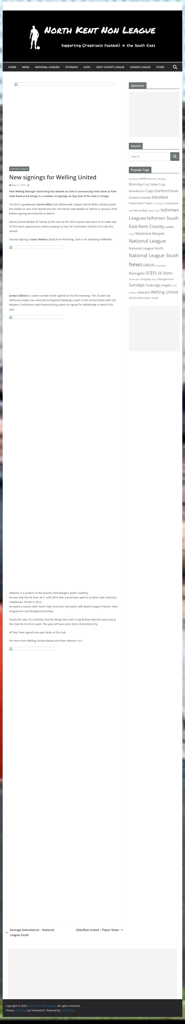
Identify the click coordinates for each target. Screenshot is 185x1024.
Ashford (144, 179)
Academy (133, 178)
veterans (143, 292)
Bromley (135, 184)
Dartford (161, 190)
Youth (154, 298)
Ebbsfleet (160, 197)
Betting (161, 178)
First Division (159, 203)
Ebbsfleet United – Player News (97, 930)
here (79, 640)
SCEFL (87, 67)
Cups (149, 190)
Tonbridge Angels (158, 285)
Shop (154, 279)
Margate (158, 233)
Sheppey (145, 279)
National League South (154, 255)
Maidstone (143, 233)
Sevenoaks (134, 279)
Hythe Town (154, 210)
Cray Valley (150, 184)
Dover (174, 191)
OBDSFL (149, 265)
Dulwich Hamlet (140, 197)
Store (160, 67)
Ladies (169, 227)
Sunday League (140, 67)
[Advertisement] (154, 114)
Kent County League (110, 67)
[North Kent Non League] (92, 13)
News (25, 67)
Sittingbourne (165, 279)
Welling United (164, 292)
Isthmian (71, 67)
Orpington (161, 265)
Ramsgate (137, 273)
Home (12, 67)
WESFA (133, 298)
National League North (146, 248)
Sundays (136, 285)
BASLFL (153, 179)
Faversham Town (140, 203)
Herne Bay (140, 210)
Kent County (151, 226)
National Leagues (47, 67)
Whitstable (144, 298)
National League (147, 240)
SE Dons (165, 273)
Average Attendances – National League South (32, 932)
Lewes (132, 234)
